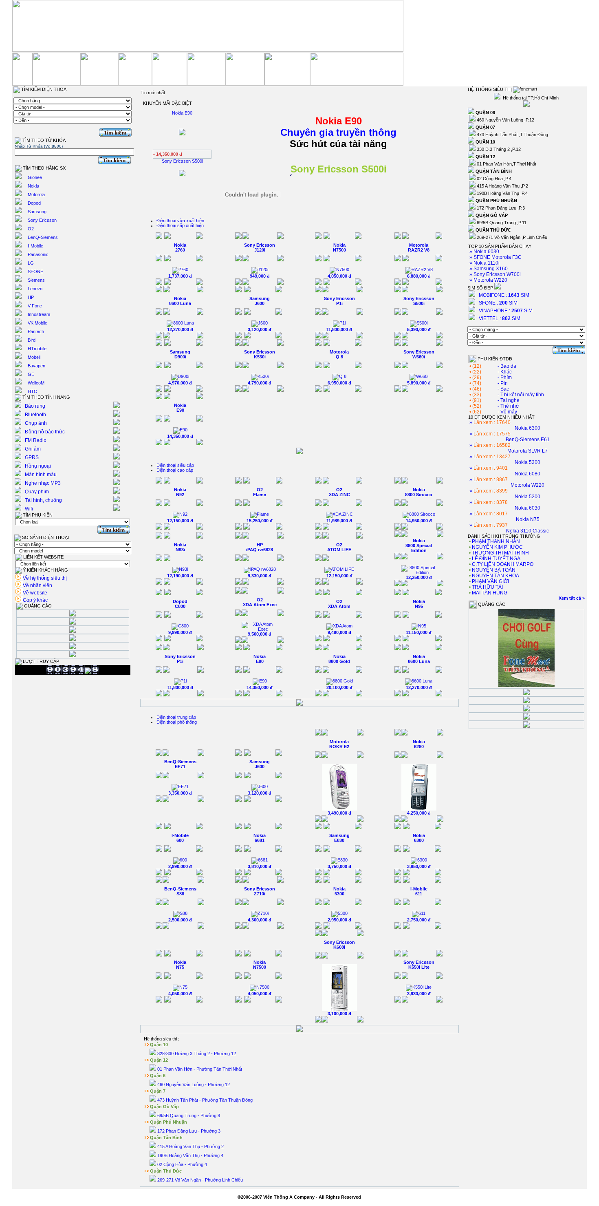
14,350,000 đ (180, 436)
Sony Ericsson (42, 220)
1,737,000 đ (180, 276)
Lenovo (35, 288)
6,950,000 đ (339, 382)
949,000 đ (260, 276)
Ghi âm (33, 449)
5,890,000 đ (419, 382)
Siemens (36, 280)
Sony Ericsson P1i (339, 301)
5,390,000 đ (419, 329)
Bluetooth (35, 414)
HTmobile (37, 348)
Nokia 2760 (180, 247)
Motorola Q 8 (339, 354)
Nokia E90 (180, 408)
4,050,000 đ (339, 276)
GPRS (32, 457)
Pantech (36, 331)
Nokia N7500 (339, 247)
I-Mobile (35, 245)
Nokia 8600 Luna (180, 301)
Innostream (39, 314)
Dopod (34, 203)
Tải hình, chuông (43, 500)
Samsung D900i (180, 354)
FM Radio (35, 440)
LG (31, 263)
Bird (31, 340)
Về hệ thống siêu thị (45, 578)
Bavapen (36, 365)
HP (31, 297)
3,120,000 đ (259, 329)
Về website (35, 593)
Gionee (35, 177)
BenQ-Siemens (43, 237)
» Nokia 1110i (484, 263)
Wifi (29, 509)
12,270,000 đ (180, 329)
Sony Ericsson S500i (418, 301)
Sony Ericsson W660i (418, 354)
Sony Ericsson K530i (259, 354)
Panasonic (38, 254)
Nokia (33, 185)
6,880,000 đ (419, 276)
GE (31, 374)
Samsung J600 (259, 301)
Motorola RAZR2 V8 (418, 247)
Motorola (36, 194)
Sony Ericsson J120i (259, 247)
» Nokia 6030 (483, 251)
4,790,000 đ (259, 382)
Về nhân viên (37, 585)
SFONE (35, 271)
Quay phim (37, 492)
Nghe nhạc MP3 (43, 483)
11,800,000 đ (339, 329)
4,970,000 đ (180, 382)
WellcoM (36, 382)
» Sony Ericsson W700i (494, 274)
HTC (32, 391)
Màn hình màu (41, 474)
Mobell (34, 357)
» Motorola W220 (487, 280)
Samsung (37, 211)
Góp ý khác (35, 600)
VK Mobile (37, 322)
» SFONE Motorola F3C (495, 257)
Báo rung (35, 406)
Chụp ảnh (36, 423)
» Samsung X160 (488, 269)
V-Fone (35, 305)
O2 (31, 228)
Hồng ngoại (38, 466)
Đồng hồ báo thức (45, 432)
